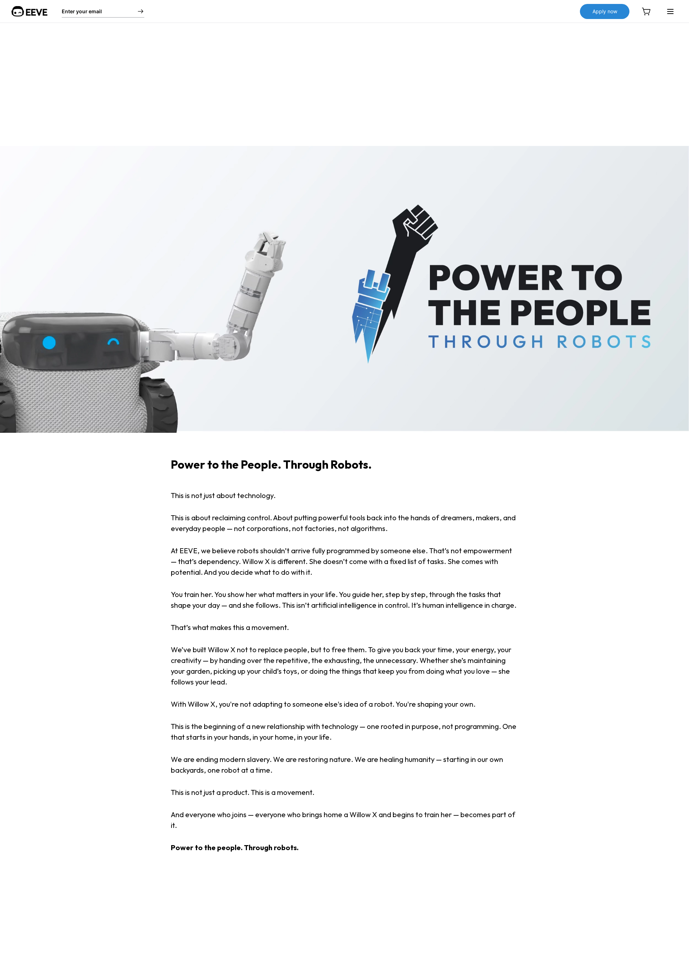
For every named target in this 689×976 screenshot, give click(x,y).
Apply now (604, 11)
